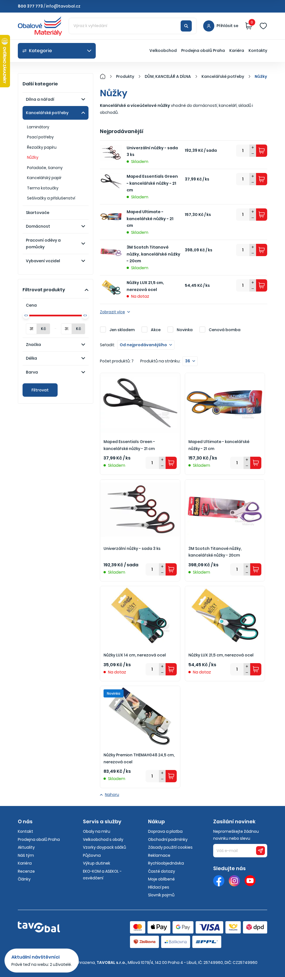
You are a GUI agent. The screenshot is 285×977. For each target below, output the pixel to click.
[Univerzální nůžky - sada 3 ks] (140, 510)
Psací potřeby (40, 137)
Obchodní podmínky (168, 839)
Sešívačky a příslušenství (51, 198)
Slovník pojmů (161, 895)
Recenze (26, 871)
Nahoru (112, 794)
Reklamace (159, 855)
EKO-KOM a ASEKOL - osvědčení (102, 874)
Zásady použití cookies (170, 847)
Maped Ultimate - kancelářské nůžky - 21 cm (150, 218)
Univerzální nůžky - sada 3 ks (152, 151)
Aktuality (26, 847)
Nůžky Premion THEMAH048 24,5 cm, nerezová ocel (139, 758)
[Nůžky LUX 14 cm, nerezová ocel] (140, 616)
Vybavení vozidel (43, 261)
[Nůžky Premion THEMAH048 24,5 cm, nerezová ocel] (140, 716)
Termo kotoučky (42, 188)
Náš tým (26, 855)
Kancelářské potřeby (47, 112)
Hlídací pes (158, 887)
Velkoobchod (163, 50)
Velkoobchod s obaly (103, 839)
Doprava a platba (165, 831)
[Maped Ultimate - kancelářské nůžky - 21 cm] (225, 403)
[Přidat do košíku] (261, 151)
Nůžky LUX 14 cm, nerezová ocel (135, 655)
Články (24, 879)
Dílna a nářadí (40, 99)
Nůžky (32, 157)
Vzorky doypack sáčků (104, 847)
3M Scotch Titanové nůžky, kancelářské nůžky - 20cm (153, 254)
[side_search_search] (186, 26)
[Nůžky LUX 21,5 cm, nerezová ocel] (225, 616)
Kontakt (25, 831)
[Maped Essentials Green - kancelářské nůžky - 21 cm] (140, 403)
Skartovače (37, 212)
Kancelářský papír (44, 178)
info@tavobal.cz (63, 6)
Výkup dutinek (96, 863)
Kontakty (258, 50)
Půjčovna (92, 855)
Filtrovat (40, 390)
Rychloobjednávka (166, 863)
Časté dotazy (161, 871)
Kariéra (236, 50)
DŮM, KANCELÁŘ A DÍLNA (168, 76)
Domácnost (38, 226)
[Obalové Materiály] (106, 76)
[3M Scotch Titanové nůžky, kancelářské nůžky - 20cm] (225, 510)
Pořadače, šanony (45, 167)
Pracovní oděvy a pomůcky (43, 243)
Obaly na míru (96, 831)
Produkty (125, 76)
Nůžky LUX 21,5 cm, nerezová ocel (145, 286)
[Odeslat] (260, 850)
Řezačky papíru (41, 147)
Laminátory (38, 127)
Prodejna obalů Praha (203, 50)
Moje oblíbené (161, 879)
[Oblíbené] (263, 26)
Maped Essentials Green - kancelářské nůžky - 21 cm (152, 183)
